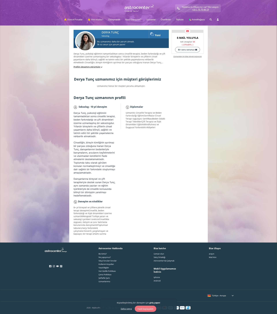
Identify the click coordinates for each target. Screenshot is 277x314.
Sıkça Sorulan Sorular (108, 260)
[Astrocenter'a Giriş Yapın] (56, 251)
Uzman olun (159, 253)
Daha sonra (126, 308)
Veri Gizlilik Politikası (107, 271)
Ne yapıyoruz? (105, 257)
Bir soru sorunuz (186, 49)
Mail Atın (212, 257)
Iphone (157, 277)
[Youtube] (57, 266)
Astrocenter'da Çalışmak (164, 260)
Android (157, 280)
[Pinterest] (61, 266)
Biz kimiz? (103, 253)
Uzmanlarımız (104, 281)
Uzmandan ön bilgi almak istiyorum (187, 56)
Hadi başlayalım (145, 308)
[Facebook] (50, 266)
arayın (211, 253)
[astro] (138, 8)
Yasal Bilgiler (104, 267)
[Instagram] (54, 266)
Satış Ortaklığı (159, 257)
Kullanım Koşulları (106, 264)
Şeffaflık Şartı (104, 278)
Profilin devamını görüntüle (87, 66)
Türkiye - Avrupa (219, 295)
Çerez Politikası (105, 274)
